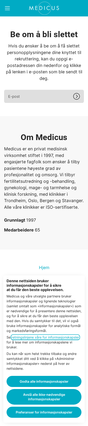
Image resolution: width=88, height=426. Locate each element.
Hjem (44, 267)
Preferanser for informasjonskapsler (44, 412)
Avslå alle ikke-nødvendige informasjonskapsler (44, 397)
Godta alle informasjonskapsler (44, 381)
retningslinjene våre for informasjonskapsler (45, 337)
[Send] (78, 96)
